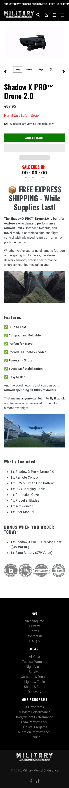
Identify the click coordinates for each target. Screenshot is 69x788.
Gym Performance (34, 722)
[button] (34, 148)
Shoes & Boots (34, 687)
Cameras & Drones (34, 677)
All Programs (34, 707)
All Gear (34, 657)
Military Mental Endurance (40, 770)
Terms (34, 631)
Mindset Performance (34, 712)
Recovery (34, 692)
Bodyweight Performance (34, 717)
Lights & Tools (34, 682)
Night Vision (34, 667)
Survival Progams (34, 727)
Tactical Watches (34, 662)
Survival (34, 672)
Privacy (34, 626)
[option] (17, 71)
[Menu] (63, 14)
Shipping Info (34, 621)
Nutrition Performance (34, 732)
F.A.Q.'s (34, 641)
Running (34, 737)
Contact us (35, 636)
